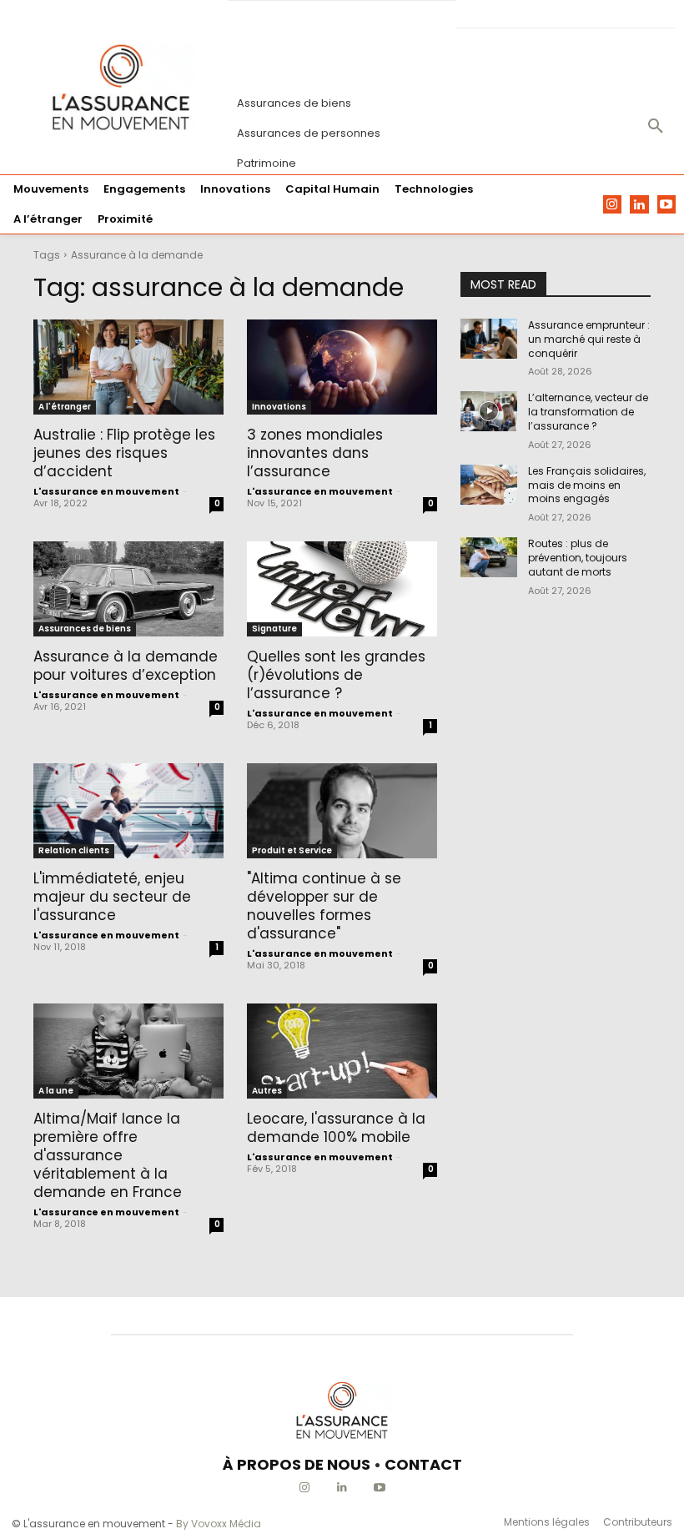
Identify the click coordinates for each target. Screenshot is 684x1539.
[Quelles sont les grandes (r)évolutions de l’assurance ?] (342, 588)
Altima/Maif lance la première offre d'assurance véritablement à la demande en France (107, 1155)
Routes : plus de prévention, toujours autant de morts (577, 557)
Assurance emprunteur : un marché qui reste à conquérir (589, 339)
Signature (274, 628)
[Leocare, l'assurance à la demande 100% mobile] (342, 1051)
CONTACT (423, 1464)
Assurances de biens (84, 628)
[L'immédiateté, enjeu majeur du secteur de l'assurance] (128, 810)
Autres (267, 1090)
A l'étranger (64, 406)
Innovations (279, 406)
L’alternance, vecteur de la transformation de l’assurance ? (588, 411)
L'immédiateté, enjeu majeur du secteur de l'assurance (112, 896)
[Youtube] (666, 204)
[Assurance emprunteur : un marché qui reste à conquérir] (488, 339)
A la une (55, 1090)
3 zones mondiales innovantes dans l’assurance (315, 453)
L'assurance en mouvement (106, 491)
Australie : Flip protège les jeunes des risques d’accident (124, 453)
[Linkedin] (639, 204)
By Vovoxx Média (218, 1523)
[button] (656, 127)
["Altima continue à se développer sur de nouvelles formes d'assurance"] (342, 810)
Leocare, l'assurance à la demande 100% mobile (336, 1128)
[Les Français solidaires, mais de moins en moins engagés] (488, 485)
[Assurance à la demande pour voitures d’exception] (128, 588)
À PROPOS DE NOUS (296, 1464)
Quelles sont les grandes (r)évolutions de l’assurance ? (336, 674)
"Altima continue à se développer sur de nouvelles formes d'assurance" (324, 905)
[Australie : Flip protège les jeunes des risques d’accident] (128, 367)
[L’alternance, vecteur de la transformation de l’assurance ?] (488, 411)
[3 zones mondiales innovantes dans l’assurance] (342, 367)
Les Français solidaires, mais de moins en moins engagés (587, 485)
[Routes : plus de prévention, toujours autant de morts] (488, 557)
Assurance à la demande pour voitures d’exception (125, 665)
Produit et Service (292, 850)
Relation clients (73, 850)
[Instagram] (612, 204)
